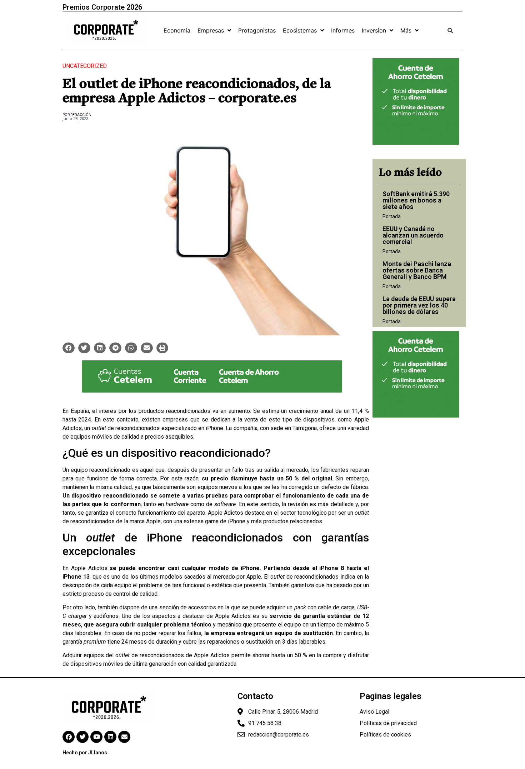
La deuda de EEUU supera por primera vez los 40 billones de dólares (419, 305)
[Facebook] (68, 737)
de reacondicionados (126, 428)
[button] (68, 348)
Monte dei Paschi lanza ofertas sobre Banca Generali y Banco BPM (416, 270)
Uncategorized (84, 66)
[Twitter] (82, 737)
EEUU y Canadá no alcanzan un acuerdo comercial (413, 235)
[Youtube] (96, 737)
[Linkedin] (110, 737)
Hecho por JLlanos (84, 752)
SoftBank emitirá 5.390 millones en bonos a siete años (416, 200)
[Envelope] (124, 737)
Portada (391, 216)
